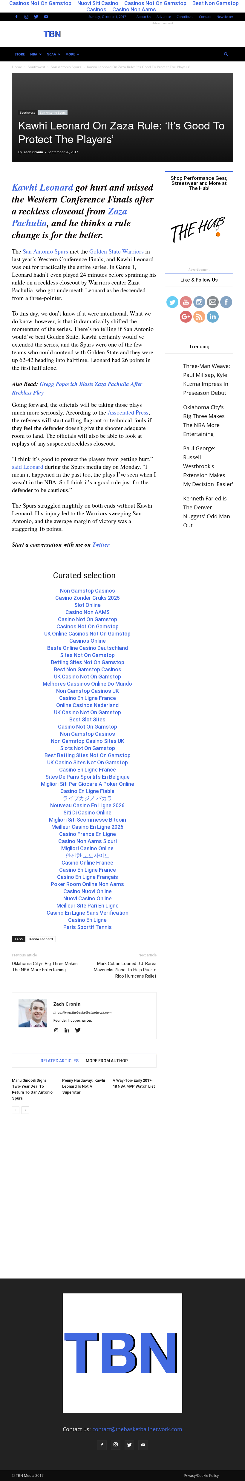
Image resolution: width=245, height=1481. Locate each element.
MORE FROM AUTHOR (107, 1061)
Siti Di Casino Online (87, 812)
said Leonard (27, 467)
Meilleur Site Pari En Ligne (87, 905)
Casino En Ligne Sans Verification (87, 913)
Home (17, 66)
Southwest (36, 66)
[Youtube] (46, 17)
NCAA (51, 54)
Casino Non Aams (134, 9)
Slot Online (87, 605)
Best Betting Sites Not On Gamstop (88, 755)
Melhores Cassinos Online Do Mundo (87, 684)
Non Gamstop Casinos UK (87, 691)
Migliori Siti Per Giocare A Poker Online (87, 784)
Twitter (101, 544)
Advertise (164, 16)
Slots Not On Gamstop (87, 748)
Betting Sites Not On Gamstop (87, 662)
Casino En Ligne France (87, 698)
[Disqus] (84, 1202)
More (70, 54)
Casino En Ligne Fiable (87, 791)
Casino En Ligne (87, 920)
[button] (226, 54)
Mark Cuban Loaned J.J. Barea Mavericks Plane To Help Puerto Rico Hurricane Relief (125, 970)
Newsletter (225, 16)
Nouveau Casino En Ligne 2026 (87, 805)
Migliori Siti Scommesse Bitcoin (87, 820)
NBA (33, 54)
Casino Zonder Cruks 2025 (87, 598)
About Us (144, 16)
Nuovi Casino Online (87, 898)
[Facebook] (16, 17)
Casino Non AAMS (87, 612)
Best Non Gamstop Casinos (87, 669)
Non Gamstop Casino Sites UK (87, 741)
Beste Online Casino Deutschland (87, 648)
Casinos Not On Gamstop (87, 626)
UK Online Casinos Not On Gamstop (87, 633)
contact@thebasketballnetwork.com (137, 1429)
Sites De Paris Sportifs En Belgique (87, 777)
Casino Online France (87, 862)
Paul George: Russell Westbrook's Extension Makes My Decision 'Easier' (208, 466)
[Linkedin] (69, 1030)
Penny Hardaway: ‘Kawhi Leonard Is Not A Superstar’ (83, 1086)
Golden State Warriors (116, 251)
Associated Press (128, 412)
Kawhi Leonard (42, 187)
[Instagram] (26, 17)
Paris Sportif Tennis (87, 927)
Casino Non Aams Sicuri (87, 841)
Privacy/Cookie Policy (201, 1475)
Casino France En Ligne (87, 834)
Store (20, 54)
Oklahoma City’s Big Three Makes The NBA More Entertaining (45, 967)
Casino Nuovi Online (87, 891)
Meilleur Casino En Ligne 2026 (87, 827)
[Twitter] (36, 17)
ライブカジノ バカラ (87, 798)
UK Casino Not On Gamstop (87, 676)
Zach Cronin (33, 152)
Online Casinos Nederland (87, 705)
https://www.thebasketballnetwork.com (82, 1013)
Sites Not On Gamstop (87, 655)
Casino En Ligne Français (87, 877)
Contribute (185, 16)
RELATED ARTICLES (60, 1061)
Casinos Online (87, 641)
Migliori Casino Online (87, 848)
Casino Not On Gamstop (87, 619)
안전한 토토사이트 (87, 855)
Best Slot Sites (87, 719)
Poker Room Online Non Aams (87, 884)
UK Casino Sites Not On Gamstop (87, 762)
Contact (205, 16)
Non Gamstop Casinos (87, 591)
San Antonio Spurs (66, 66)
